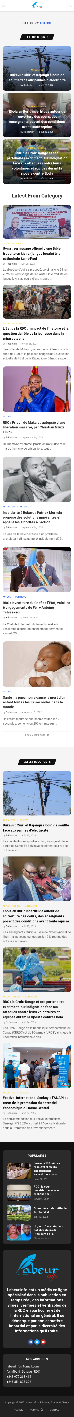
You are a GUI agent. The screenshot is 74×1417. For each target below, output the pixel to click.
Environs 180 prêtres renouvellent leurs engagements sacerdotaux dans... (47, 1168)
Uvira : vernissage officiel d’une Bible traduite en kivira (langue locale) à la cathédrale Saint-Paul (32, 253)
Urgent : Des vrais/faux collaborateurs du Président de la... (48, 1230)
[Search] (70, 6)
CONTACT (55, 1410)
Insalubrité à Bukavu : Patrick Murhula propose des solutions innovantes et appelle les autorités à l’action (32, 517)
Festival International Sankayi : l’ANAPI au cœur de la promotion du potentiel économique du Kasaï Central (35, 1103)
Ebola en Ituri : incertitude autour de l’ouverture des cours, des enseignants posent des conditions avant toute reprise (37, 119)
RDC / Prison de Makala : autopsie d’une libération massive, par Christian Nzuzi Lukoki (34, 427)
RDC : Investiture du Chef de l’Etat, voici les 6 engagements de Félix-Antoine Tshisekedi (36, 607)
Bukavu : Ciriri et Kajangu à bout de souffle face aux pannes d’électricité (37, 78)
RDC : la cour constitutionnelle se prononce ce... (46, 1190)
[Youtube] (43, 1342)
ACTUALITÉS (36, 1410)
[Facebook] (30, 1342)
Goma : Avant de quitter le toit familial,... (50, 1210)
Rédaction (29, 85)
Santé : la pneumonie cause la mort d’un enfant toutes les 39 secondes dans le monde (34, 702)
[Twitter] (37, 1342)
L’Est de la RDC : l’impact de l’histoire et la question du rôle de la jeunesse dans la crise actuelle (35, 333)
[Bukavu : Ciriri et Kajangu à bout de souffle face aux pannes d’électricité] (37, 812)
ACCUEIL (18, 1410)
